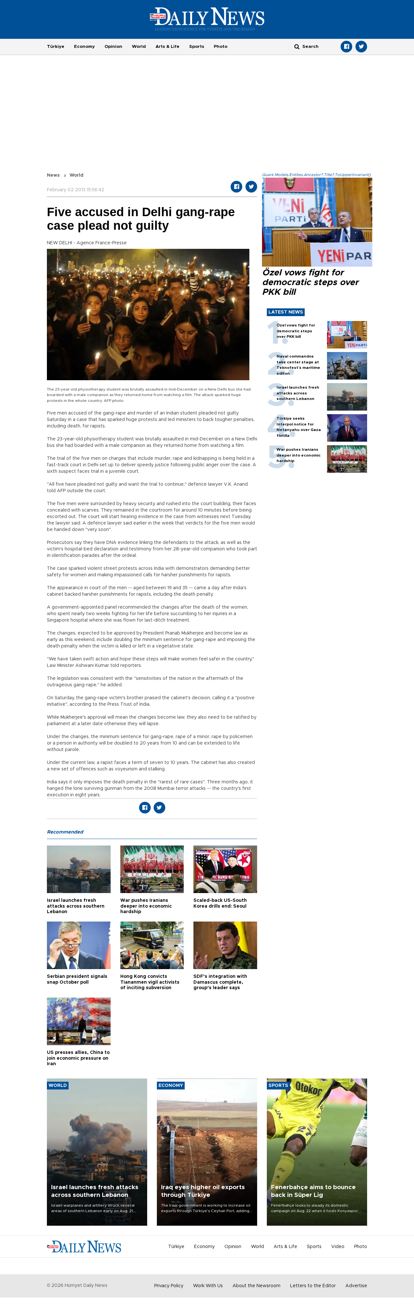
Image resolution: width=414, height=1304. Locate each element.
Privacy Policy (168, 1286)
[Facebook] (346, 46)
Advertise (356, 1286)
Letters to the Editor (313, 1286)
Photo (220, 46)
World (139, 46)
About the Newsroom (256, 1286)
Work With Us (208, 1286)
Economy (84, 46)
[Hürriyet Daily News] (207, 19)
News (53, 175)
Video (337, 1246)
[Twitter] (361, 46)
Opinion (113, 46)
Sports (196, 46)
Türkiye (55, 46)
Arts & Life (168, 46)
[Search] (297, 46)
